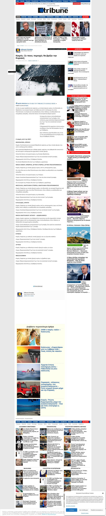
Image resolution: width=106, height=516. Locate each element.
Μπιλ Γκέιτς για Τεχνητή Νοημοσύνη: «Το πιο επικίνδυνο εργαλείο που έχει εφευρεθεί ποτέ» (81, 100)
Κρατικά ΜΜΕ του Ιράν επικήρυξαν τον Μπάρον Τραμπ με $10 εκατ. (79, 39)
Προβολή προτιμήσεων (97, 510)
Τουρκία (28, 1)
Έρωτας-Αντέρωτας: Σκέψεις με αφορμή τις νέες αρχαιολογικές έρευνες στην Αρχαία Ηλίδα (79, 472)
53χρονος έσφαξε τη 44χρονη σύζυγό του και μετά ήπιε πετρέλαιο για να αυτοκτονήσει (81, 123)
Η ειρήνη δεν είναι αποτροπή (31, 478)
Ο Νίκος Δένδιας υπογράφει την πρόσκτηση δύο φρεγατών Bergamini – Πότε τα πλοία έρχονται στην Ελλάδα (77, 260)
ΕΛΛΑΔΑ (30, 17)
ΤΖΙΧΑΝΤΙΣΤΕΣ (51, 426)
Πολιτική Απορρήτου (20, 418)
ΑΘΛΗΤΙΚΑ (75, 17)
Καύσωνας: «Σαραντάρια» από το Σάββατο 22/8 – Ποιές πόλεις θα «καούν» (52, 349)
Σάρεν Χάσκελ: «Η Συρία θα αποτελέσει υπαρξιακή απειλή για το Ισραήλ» (54, 461)
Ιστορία (28, 19)
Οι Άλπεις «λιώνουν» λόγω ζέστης (78, 225)
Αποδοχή (71, 510)
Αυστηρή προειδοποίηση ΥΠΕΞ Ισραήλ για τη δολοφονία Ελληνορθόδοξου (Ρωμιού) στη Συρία (31, 446)
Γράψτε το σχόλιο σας (32, 60)
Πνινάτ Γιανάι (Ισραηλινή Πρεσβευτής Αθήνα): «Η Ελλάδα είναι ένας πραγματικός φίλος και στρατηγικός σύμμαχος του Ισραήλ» (78, 447)
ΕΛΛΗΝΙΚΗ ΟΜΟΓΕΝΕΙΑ (27, 426)
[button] (103, 493)
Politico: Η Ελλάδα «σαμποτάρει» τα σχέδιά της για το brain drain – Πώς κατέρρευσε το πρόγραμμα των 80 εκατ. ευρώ (31, 439)
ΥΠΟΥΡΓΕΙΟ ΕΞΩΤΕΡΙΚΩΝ (51, 468)
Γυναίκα (60, 19)
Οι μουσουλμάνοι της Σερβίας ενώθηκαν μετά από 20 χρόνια (30, 495)
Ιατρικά (64, 19)
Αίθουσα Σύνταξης (27, 49)
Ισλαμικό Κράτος (57, 1)
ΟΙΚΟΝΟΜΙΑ (42, 17)
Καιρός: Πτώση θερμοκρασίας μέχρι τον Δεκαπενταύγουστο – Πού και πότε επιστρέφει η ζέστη (52, 404)
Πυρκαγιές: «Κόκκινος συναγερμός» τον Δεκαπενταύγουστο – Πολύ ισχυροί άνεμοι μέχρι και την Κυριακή (52, 386)
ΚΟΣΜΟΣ (57, 17)
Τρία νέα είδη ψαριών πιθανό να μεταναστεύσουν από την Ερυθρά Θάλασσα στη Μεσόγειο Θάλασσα (77, 248)
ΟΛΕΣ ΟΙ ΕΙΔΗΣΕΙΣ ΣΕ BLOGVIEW (79, 152)
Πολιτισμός (39, 19)
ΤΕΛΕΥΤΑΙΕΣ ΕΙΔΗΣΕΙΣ (79, 96)
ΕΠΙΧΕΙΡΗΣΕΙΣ (50, 17)
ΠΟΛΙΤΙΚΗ (23, 17)
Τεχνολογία (74, 19)
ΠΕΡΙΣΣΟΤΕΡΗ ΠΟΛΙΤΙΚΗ (73, 281)
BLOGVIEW (85, 17)
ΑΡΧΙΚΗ (18, 17)
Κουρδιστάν (35, 1)
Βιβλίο (44, 19)
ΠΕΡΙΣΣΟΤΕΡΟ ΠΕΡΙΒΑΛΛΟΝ (74, 245)
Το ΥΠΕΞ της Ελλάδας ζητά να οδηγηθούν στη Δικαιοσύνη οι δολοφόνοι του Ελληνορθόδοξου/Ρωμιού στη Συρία (30, 454)
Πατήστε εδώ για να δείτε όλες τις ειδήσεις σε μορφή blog (40, 3)
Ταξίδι (69, 19)
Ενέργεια (65, 1)
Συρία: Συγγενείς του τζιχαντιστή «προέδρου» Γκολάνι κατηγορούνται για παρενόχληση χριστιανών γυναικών (54, 439)
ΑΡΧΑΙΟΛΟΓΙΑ (75, 468)
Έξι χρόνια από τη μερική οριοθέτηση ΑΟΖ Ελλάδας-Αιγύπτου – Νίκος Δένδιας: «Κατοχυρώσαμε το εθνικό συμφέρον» (54, 504)
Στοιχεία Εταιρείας (29, 418)
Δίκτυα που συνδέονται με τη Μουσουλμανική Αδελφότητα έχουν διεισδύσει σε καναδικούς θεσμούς (55, 430)
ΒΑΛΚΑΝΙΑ (27, 468)
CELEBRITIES (64, 17)
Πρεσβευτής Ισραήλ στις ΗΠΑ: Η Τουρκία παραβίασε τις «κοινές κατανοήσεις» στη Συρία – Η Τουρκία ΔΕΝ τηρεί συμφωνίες (55, 455)
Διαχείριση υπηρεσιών (70, 505)
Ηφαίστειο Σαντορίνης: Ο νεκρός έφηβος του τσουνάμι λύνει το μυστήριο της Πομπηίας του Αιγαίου (79, 480)
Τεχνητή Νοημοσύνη (45, 1)
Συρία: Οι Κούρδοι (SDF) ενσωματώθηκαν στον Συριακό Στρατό (81, 138)
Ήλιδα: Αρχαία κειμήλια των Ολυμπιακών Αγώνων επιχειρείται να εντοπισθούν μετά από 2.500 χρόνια (79, 488)
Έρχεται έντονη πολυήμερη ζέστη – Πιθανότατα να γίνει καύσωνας (49, 368)
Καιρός (26, 105)
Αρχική (18, 45)
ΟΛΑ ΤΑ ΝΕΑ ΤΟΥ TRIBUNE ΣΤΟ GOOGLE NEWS (37, 103)
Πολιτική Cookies (84, 513)
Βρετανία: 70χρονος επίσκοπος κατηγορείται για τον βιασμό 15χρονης (78, 220)
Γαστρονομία (54, 19)
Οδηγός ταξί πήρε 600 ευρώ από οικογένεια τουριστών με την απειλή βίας (82, 130)
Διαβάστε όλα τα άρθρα (29, 295)
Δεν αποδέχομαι (83, 510)
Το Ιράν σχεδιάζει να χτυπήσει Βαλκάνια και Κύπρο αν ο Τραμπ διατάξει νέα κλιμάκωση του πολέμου (31, 488)
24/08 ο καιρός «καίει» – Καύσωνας (51, 331)
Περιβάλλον (80, 19)
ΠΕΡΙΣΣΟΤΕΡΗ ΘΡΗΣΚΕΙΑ (73, 214)
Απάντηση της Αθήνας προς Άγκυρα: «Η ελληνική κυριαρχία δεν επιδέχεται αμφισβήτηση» (55, 472)
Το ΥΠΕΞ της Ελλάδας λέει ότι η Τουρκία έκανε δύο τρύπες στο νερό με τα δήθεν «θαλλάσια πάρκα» (55, 488)
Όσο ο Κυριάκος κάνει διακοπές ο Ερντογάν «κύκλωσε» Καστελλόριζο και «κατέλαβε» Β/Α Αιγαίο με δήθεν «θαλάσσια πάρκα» (55, 496)
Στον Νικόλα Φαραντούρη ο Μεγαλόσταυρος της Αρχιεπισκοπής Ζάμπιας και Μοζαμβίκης (30, 430)
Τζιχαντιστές (73, 1)
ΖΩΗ (80, 17)
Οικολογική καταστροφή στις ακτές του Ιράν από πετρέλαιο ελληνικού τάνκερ (77, 252)
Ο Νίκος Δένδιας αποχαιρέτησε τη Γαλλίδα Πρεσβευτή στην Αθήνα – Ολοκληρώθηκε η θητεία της (78, 285)
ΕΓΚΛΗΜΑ (35, 17)
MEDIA (69, 17)
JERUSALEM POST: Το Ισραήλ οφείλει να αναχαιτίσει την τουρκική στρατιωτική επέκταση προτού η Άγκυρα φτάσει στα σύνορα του (55, 447)
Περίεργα (18, 19)
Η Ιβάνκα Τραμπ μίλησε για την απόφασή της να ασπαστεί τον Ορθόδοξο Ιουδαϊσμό (77, 193)
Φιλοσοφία (33, 19)
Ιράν (18, 1)
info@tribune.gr (85, 3)
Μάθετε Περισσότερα (49, 514)
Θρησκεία (23, 19)
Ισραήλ (22, 1)
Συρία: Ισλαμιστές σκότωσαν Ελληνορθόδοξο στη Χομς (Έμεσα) (31, 461)
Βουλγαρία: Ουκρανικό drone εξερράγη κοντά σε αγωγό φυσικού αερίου (30, 502)
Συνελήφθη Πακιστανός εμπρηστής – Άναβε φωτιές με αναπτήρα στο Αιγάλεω (81, 115)
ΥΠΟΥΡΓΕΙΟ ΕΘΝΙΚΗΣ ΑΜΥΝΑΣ (75, 426)
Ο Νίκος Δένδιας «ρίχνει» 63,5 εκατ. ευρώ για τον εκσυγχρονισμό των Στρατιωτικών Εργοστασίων (79, 454)
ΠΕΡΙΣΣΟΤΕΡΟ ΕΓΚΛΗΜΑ (73, 178)
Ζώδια (48, 19)
